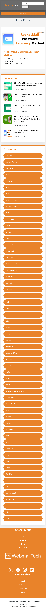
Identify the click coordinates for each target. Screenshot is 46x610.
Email (23, 581)
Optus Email (10, 366)
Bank (7, 194)
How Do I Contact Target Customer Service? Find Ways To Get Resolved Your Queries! (27, 119)
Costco (8, 238)
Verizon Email (10, 499)
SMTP (8, 436)
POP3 (8, 385)
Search (25, 7)
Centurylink (10, 219)
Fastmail (9, 289)
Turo (7, 480)
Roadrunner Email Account (15, 391)
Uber (7, 487)
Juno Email (9, 347)
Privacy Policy (15, 606)
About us (23, 540)
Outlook (8, 372)
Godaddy (9, 302)
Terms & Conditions (29, 606)
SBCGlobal (9, 429)
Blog (23, 544)
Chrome (8, 226)
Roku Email (10, 410)
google (8, 308)
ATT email (9, 181)
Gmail (8, 296)
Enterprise (9, 277)
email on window (12, 270)
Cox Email (9, 245)
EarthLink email (11, 264)
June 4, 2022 (19, 63)
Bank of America (11, 200)
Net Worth (9, 359)
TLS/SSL (9, 474)
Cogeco (8, 232)
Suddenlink (10, 448)
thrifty (8, 468)
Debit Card (9, 257)
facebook (9, 283)
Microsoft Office (11, 353)
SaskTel (8, 423)
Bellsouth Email (11, 207)
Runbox (8, 417)
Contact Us (23, 548)
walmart (9, 506)
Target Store (10, 455)
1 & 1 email (9, 156)
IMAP (8, 327)
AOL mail (9, 175)
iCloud (8, 321)
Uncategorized (11, 493)
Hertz (8, 315)
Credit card (10, 251)
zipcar (8, 518)
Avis (7, 187)
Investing (9, 340)
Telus (7, 461)
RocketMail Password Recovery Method (21, 53)
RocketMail (8, 63)
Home (20, 13)
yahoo (8, 512)
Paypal (8, 378)
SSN (7, 442)
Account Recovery (12, 162)
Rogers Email (10, 404)
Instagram (9, 334)
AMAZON (9, 168)
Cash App (9, 213)
